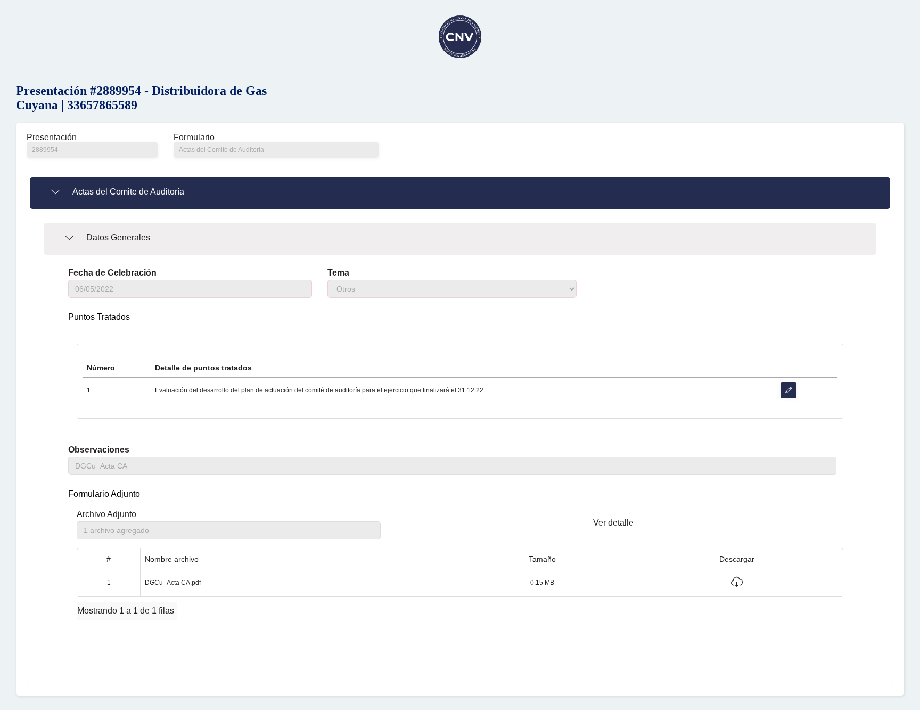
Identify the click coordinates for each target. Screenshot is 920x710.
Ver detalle (613, 522)
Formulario (194, 137)
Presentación (52, 137)
